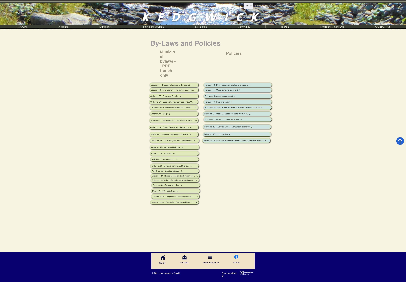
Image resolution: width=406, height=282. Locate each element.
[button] (106, 26)
